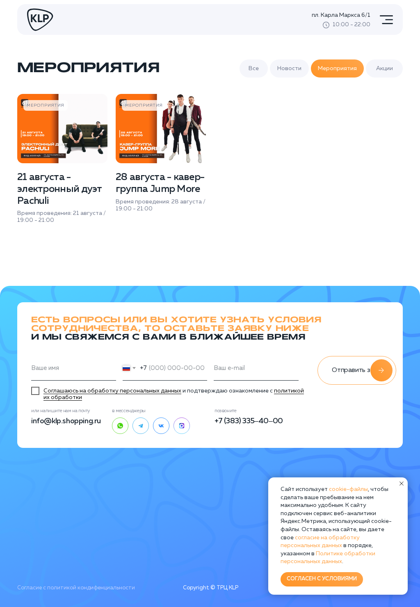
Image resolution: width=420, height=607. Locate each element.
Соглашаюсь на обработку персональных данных (112, 391)
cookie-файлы (348, 489)
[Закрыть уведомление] (401, 483)
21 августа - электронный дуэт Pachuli (59, 189)
